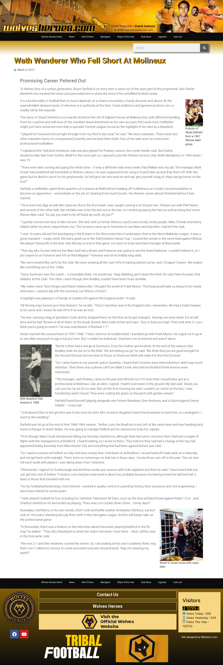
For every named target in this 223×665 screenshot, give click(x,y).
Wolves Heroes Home (51, 37)
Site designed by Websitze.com (199, 637)
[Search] (204, 48)
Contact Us (107, 594)
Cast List (177, 37)
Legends (162, 37)
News (72, 37)
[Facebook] (14, 634)
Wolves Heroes (107, 606)
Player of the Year (125, 37)
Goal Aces (146, 37)
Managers (105, 37)
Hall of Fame (88, 37)
